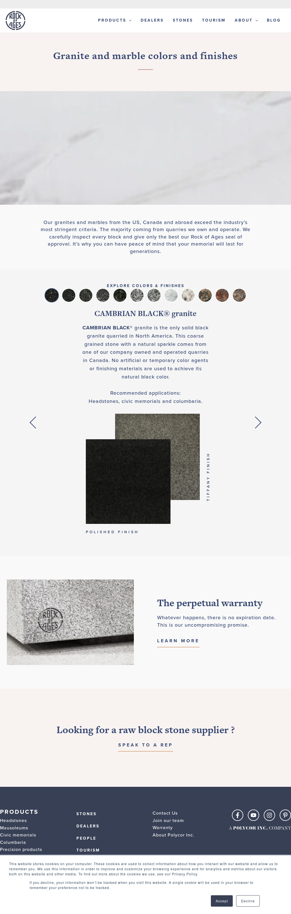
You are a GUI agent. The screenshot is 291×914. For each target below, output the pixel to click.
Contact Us (165, 813)
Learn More (178, 640)
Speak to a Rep (145, 745)
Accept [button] (222, 900)
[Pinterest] (285, 815)
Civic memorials (18, 835)
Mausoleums (14, 828)
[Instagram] (269, 815)
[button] (33, 422)
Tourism (214, 20)
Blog (274, 20)
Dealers (152, 20)
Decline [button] (248, 900)
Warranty (163, 827)
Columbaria (13, 842)
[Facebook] (237, 815)
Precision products (21, 849)
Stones (183, 20)
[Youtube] (253, 815)
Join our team (168, 820)
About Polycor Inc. (173, 835)
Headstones (13, 820)
